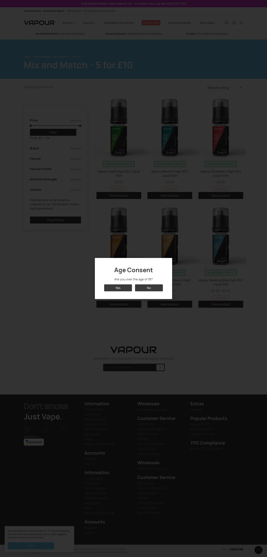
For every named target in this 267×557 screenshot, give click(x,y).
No (149, 288)
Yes (118, 288)
